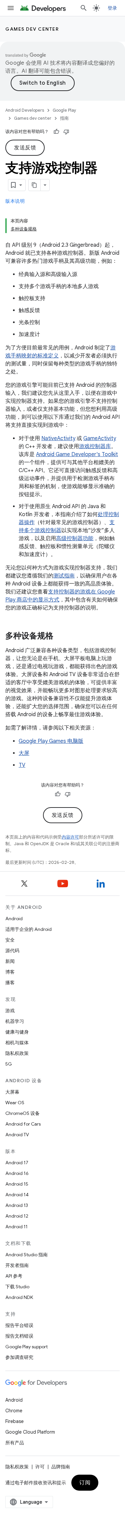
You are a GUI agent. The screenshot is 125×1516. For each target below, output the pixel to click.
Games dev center (32, 29)
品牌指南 (60, 1466)
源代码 (12, 951)
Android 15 (16, 1184)
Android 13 (16, 1205)
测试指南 (64, 575)
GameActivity (99, 438)
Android (14, 919)
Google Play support (26, 1347)
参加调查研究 (19, 1357)
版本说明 (15, 201)
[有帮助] (56, 132)
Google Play (64, 110)
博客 (10, 972)
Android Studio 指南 (26, 1255)
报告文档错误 (19, 1336)
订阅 (84, 1482)
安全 (10, 940)
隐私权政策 (17, 1053)
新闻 (10, 961)
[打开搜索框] (84, 8)
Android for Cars (23, 1124)
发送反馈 (25, 147)
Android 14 (17, 1195)
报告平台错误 (19, 1325)
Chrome (13, 1411)
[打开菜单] (10, 8)
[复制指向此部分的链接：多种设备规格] (60, 636)
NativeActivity (58, 438)
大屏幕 (12, 1092)
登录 (112, 8)
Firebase (14, 1421)
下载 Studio (17, 1287)
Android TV (17, 1135)
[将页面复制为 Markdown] (35, 185)
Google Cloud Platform (30, 1432)
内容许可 (70, 837)
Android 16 (17, 1173)
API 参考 (13, 1276)
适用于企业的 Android (28, 929)
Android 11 (16, 1227)
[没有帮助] (66, 132)
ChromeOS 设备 (22, 1113)
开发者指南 (17, 1265)
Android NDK (19, 1297)
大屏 (24, 753)
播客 (10, 983)
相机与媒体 (17, 1043)
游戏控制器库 (95, 446)
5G (8, 1064)
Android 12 (16, 1216)
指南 (64, 118)
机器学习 (14, 1021)
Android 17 (16, 1163)
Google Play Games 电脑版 (51, 741)
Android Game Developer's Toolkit (77, 454)
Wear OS (14, 1103)
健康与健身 (17, 1032)
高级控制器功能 (74, 538)
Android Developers (24, 110)
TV (22, 765)
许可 (40, 1466)
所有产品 (14, 1443)
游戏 (10, 1011)
